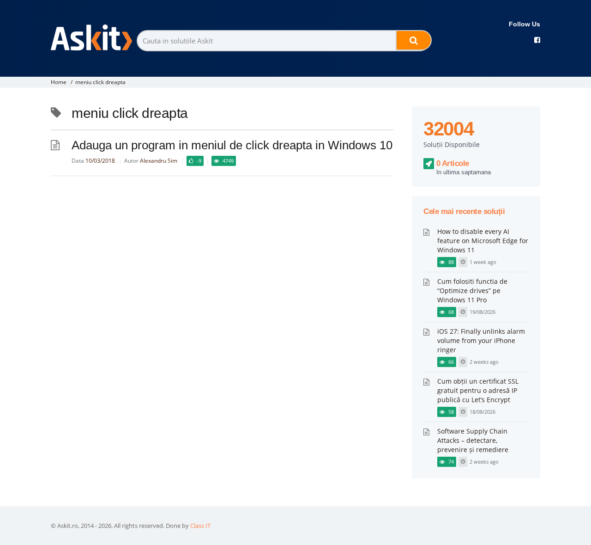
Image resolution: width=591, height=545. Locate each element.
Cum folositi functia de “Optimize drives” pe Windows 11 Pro (472, 290)
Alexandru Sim (158, 161)
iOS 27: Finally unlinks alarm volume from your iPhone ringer (481, 340)
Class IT (200, 525)
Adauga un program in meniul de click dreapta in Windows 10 (232, 145)
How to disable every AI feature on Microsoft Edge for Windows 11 (482, 240)
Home (58, 82)
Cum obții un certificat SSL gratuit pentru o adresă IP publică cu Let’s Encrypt (478, 390)
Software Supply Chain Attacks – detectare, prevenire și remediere (472, 440)
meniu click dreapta (100, 82)
